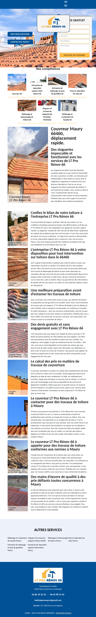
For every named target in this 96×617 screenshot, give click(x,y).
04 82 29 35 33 (39, 595)
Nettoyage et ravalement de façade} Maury (17, 539)
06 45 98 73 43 (57, 595)
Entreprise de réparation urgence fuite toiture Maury (37, 547)
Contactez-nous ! (20, 42)
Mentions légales (63, 613)
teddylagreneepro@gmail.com (48, 600)
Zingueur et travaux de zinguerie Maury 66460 (37, 539)
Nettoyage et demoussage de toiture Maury (58, 539)
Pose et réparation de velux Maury (76, 539)
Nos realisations (20, 34)
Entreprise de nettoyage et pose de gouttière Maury (17, 547)
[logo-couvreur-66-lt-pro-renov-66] (53, 23)
